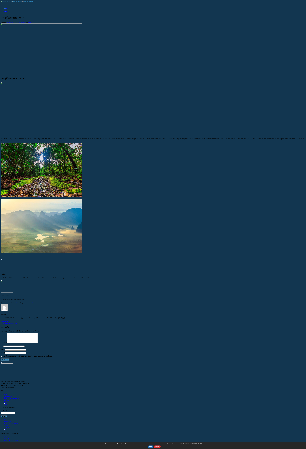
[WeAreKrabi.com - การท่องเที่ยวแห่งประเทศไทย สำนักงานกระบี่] (17, 1)
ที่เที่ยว (2, 12)
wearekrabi (31, 22)
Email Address (5, 411)
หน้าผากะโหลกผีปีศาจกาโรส (9, 323)
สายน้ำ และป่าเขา (30, 303)
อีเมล (2, 349)
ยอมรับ (150, 446)
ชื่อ (2, 346)
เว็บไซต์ (3, 353)
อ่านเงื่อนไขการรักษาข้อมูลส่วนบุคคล (194, 443)
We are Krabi (8, 396)
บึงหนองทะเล (4, 321)
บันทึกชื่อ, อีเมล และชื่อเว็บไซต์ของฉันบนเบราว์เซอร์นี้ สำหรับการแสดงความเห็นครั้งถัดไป (27, 356)
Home (5, 394)
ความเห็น (4, 343)
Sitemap (6, 400)
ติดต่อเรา (6, 402)
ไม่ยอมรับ (157, 446)
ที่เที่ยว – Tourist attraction (11, 398)
